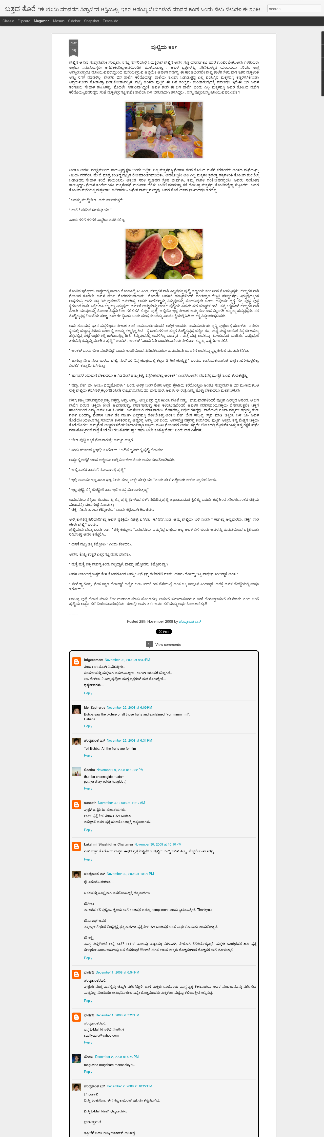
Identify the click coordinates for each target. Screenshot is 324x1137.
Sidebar (74, 20)
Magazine (42, 20)
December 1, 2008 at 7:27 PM (117, 1014)
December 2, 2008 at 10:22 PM (129, 1085)
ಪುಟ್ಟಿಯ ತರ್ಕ (164, 46)
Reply (88, 692)
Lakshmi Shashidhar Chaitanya (108, 843)
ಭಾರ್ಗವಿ (89, 971)
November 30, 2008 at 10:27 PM (129, 873)
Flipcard (23, 20)
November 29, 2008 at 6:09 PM (129, 706)
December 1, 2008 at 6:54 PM (117, 971)
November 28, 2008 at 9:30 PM (127, 659)
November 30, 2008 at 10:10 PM (157, 843)
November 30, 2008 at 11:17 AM (121, 802)
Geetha (89, 769)
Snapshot (91, 20)
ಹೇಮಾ (88, 1056)
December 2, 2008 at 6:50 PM (116, 1056)
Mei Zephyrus (94, 706)
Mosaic (59, 20)
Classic (8, 20)
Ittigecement (93, 659)
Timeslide (110, 20)
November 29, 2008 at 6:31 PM (129, 739)
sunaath (90, 802)
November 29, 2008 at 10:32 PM (119, 769)
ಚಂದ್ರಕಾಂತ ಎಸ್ (190, 621)
